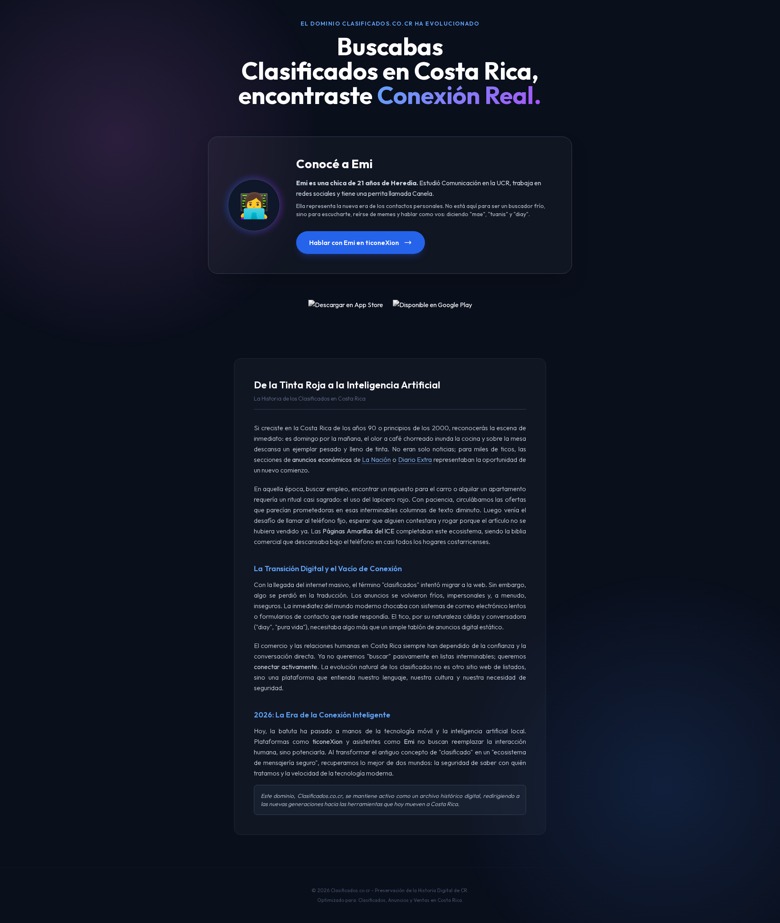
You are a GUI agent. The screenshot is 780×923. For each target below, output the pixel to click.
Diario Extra (415, 459)
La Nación (376, 459)
